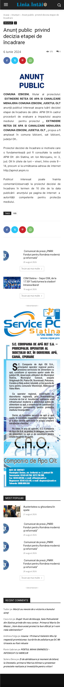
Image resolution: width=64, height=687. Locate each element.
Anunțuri (15, 14)
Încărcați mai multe (31, 268)
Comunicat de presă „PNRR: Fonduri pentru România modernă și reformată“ (41, 254)
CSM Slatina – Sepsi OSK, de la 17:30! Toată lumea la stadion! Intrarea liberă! (39, 281)
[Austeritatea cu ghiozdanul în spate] (12, 511)
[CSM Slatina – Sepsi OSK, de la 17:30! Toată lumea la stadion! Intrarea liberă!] (12, 283)
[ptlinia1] (32, 324)
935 (14, 213)
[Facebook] (6, 60)
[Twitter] (14, 60)
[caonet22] (32, 413)
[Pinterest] (22, 60)
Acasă (6, 14)
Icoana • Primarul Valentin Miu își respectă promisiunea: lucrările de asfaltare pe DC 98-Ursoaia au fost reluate (31, 639)
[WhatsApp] (30, 60)
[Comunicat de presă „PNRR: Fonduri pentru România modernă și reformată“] (12, 256)
